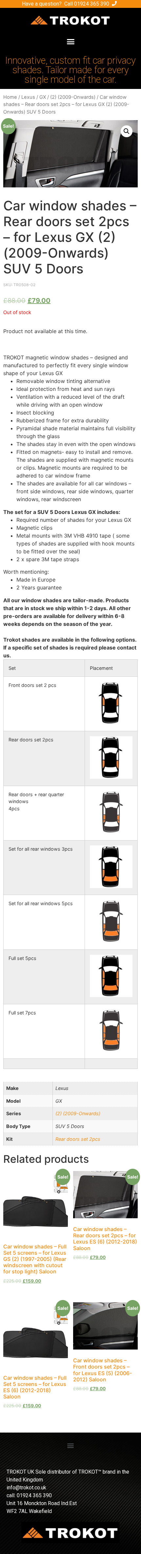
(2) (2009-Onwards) (72, 97)
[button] (70, 41)
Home (10, 97)
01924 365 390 (91, 4)
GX (42, 97)
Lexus (28, 97)
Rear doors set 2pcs (77, 1139)
